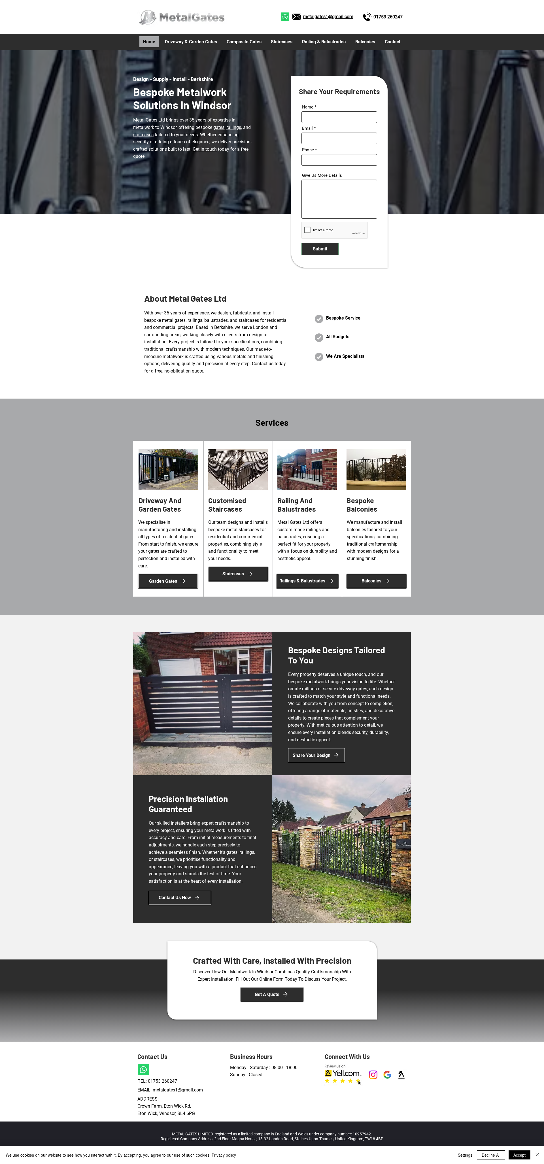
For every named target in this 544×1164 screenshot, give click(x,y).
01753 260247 (162, 1081)
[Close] (537, 1154)
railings (233, 127)
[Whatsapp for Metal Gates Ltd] (285, 16)
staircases (143, 134)
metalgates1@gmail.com (328, 16)
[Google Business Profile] (387, 1074)
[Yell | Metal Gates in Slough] (401, 1074)
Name (307, 107)
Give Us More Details (322, 175)
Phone (308, 150)
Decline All (491, 1155)
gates (218, 127)
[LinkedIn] (373, 1074)
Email (307, 128)
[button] (272, 994)
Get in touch (205, 149)
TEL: (143, 1081)
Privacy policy (224, 1155)
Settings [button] (465, 1155)
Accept (519, 1155)
